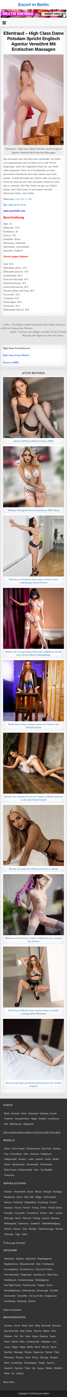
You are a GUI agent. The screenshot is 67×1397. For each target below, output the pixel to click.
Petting (36, 1218)
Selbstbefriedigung (51, 1223)
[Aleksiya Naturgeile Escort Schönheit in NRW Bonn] (33, 476)
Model (56, 1159)
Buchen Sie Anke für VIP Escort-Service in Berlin (33, 869)
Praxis (50, 1285)
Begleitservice (11, 1264)
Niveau (28, 1352)
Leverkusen (53, 1118)
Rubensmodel (25, 1170)
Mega (22, 1347)
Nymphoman (18, 1164)
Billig (37, 1325)
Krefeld (42, 1118)
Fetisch (26, 1207)
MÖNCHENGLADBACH (22, 1132)
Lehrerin (39, 1159)
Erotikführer (15, 1310)
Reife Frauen (10, 1170)
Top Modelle (46, 1170)
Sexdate (54, 1290)
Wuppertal (28, 1124)
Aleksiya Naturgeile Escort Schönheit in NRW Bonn (33, 510)
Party (56, 1352)
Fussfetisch (32, 1213)
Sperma (50, 1363)
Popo (27, 1357)
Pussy (35, 1357)
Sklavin (17, 1229)
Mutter (7, 1164)
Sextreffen (22, 1296)
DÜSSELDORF (41, 1132)
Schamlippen (30, 1363)
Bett (31, 1325)
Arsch (17, 1325)
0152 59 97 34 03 (17, 205)
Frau (6, 1154)
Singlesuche (50, 1296)
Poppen (41, 1285)
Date (38, 1264)
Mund (37, 1347)
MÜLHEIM (55, 1132)
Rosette (54, 1357)
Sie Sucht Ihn (36, 1296)
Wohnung (21, 1301)
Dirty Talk (29, 1197)
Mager (15, 1347)
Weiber (49, 1368)
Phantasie (9, 1357)
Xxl (13, 1373)
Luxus (7, 1347)
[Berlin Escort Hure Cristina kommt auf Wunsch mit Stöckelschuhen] (33, 690)
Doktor (46, 1331)
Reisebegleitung (12, 1290)
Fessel (17, 1207)
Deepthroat (9, 1197)
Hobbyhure (46, 1154)
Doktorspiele (49, 1197)
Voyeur (40, 1368)
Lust (54, 1341)
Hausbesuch (39, 1274)
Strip (24, 1229)
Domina (8, 1202)
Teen (36, 1170)
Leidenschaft (32, 1341)
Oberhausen (16, 1124)
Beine (24, 1325)
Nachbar (8, 1352)
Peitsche (27, 1218)
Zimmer (32, 1301)
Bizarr (30, 1191)
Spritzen (19, 1368)
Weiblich (58, 1368)
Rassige (44, 1357)
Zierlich (20, 1373)
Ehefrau (57, 1148)
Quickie (45, 1218)
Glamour (44, 1336)
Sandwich (35, 1223)
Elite (53, 1331)
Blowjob (47, 1191)
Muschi (45, 1347)
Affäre (6, 1310)
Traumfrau (9, 1175)
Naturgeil (18, 1352)
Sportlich (8, 1368)
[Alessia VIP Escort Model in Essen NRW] (33, 407)
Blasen (38, 1191)
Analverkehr (20, 1191)
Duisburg (44, 1113)
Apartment (30, 1258)
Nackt (18, 1218)
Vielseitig (8, 1234)
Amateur (8, 1325)
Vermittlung (9, 1301)
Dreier (29, 1331)
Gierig (35, 1336)
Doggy (38, 1197)
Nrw (6, 1124)
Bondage (57, 1191)
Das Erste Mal (11, 1331)
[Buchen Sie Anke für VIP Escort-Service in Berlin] (33, 835)
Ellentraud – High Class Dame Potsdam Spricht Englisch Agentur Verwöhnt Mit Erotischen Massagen (33, 41)
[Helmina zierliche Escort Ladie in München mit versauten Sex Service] (33, 904)
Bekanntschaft (27, 1264)
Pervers (20, 1357)
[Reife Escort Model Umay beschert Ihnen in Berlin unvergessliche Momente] (33, 977)
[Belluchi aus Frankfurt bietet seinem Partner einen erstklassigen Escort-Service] (33, 546)
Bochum (16, 1113)
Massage (8, 1218)
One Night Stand (12, 1285)
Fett (16, 1336)
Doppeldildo (30, 1202)
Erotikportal (48, 1264)
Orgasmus (38, 1352)
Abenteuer (9, 1258)
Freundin (8, 1213)
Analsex (8, 1191)
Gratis (53, 1336)
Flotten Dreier (55, 1207)
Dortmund (33, 1113)
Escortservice (27, 1269)
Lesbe (48, 1159)
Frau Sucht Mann (43, 1269)
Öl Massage (9, 1243)
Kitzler (15, 1341)
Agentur (20, 1258)
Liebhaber (46, 1341)
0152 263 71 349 (23, 199)
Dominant (18, 1202)
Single (42, 1363)
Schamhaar (16, 1363)
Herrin (7, 1341)
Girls (26, 1154)
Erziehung (43, 1202)
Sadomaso (23, 1223)
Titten (27, 1368)
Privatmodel (32, 1164)
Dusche (37, 1331)
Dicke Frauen (18, 1148)
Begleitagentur (44, 1258)
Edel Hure (46, 1148)
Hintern (43, 1213)
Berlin (7, 1113)
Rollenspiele (10, 1223)
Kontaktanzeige (26, 1280)
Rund (6, 1363)
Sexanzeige (42, 1290)
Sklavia (8, 1229)
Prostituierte (46, 1164)
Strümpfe (20, 1243)
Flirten (43, 1207)
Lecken (59, 1213)
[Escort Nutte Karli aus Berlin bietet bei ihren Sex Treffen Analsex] (33, 1049)
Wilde (7, 1373)
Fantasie (8, 1207)
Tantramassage (46, 1229)
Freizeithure (16, 1154)
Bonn (24, 1113)
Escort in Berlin (33, 4)
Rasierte (55, 1218)
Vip (33, 1368)
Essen (53, 1113)
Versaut (59, 1229)
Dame (7, 1148)
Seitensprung (28, 1290)
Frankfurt (8, 1118)
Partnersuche (29, 1285)
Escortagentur (11, 1269)
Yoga (17, 1234)
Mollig (30, 1347)
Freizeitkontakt (11, 1274)
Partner (48, 1352)
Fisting (35, 1207)
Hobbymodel (10, 1159)
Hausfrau (34, 1154)
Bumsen (56, 1325)
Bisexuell (46, 1325)
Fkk (21, 1336)
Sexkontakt (9, 1296)
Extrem (53, 1202)
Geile (27, 1336)
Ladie (31, 1159)
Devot (20, 1197)
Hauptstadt (26, 1274)
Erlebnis (8, 1336)
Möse (6, 1382)
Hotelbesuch (10, 1280)
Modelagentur (42, 1280)
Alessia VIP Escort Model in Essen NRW (33, 441)
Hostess (22, 1159)
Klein (22, 1341)
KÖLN (6, 1132)
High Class (52, 1274)
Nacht (54, 1347)
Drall (22, 1331)
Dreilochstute (33, 1148)
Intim (51, 1213)
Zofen (24, 1234)
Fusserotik (19, 1213)
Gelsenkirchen (22, 1118)
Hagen (34, 1118)
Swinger (33, 1229)
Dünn (12, 1382)
